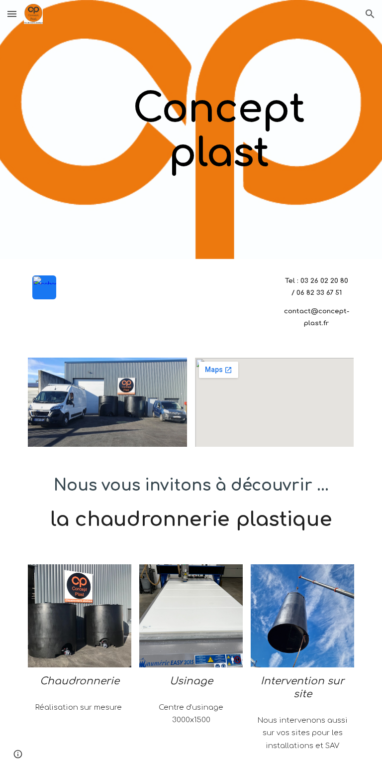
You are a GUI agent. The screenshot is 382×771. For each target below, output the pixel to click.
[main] (219, 129)
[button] (12, 13)
